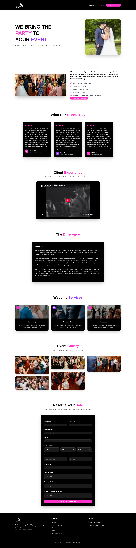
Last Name (72, 421)
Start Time (47, 455)
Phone (46, 437)
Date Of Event (48, 445)
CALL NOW (96, 5)
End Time (72, 455)
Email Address (48, 429)
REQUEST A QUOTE (113, 5)
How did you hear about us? (53, 491)
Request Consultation (79, 98)
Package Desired (49, 482)
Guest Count (48, 464)
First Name (47, 421)
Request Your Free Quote (68, 501)
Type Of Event (48, 472)
